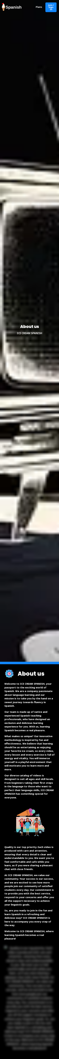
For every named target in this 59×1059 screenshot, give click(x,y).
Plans (39, 7)
